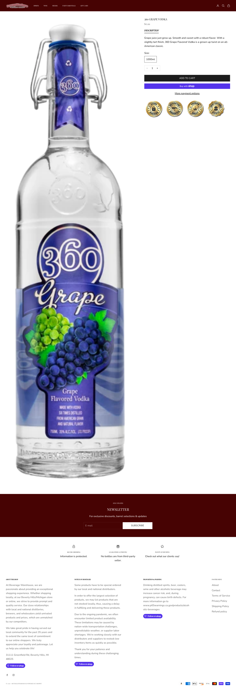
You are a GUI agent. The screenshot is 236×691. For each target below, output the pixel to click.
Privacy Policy (219, 601)
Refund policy (219, 611)
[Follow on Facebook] (7, 675)
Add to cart (187, 78)
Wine (45, 6)
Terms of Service (221, 595)
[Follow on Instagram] (13, 675)
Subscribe (137, 525)
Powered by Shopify (34, 683)
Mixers (55, 6)
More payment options (187, 93)
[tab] (151, 31)
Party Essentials (68, 6)
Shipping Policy (220, 606)
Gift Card (84, 6)
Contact (216, 590)
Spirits (36, 6)
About (215, 585)
